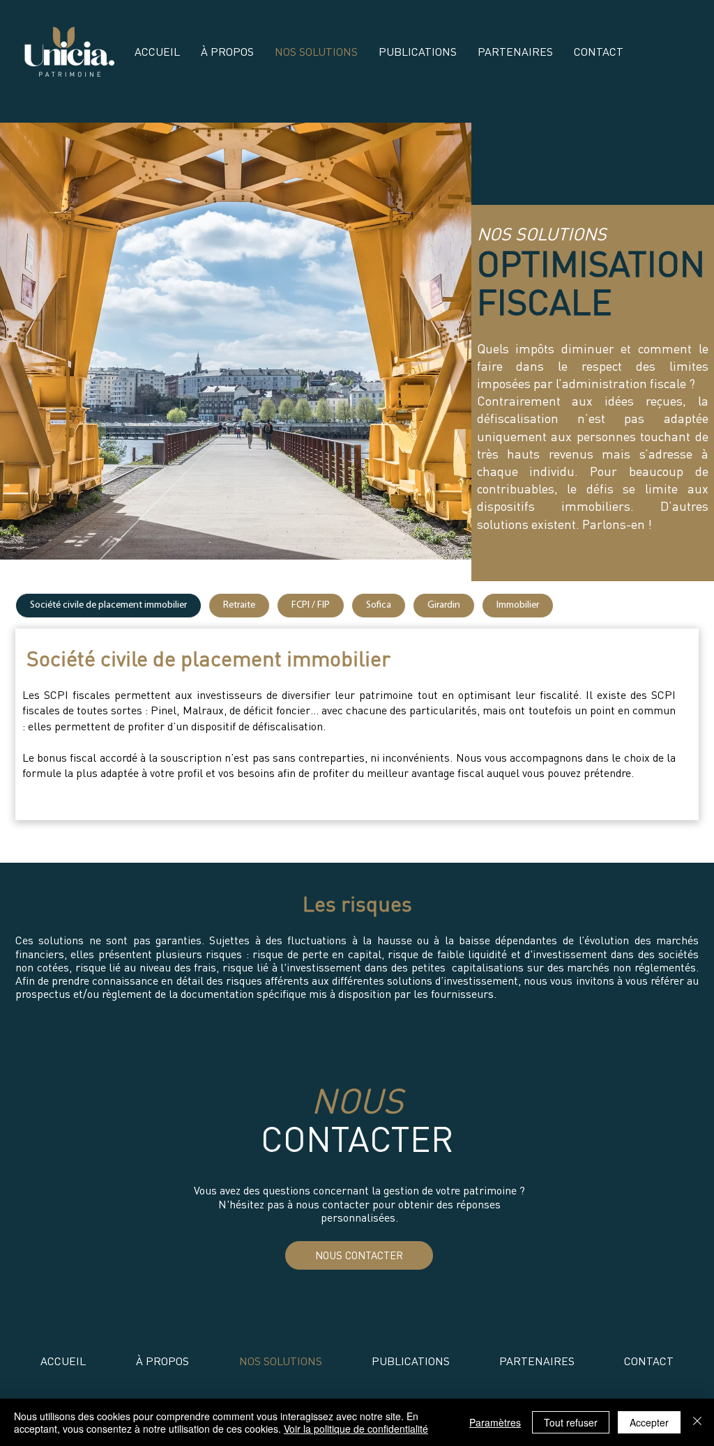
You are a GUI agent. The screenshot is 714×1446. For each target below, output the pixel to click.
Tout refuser (571, 1422)
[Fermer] (697, 1422)
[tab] (108, 605)
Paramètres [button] (495, 1422)
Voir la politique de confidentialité (356, 1429)
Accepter (649, 1422)
